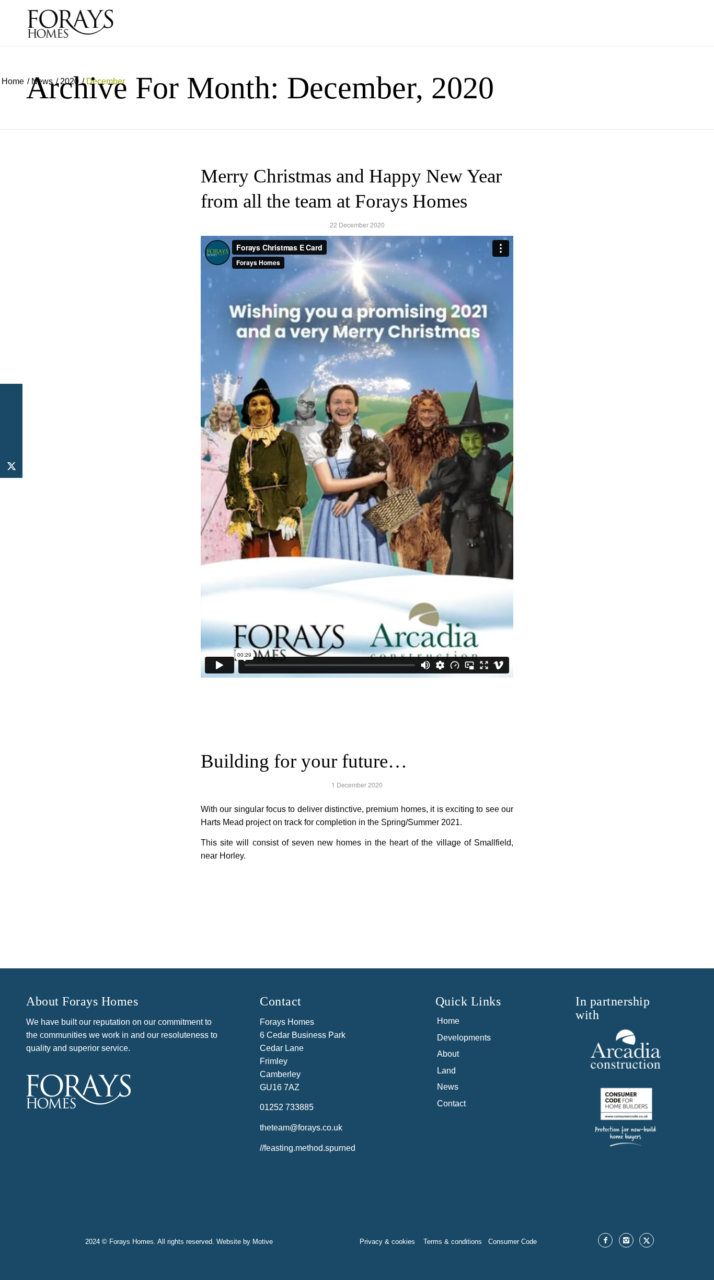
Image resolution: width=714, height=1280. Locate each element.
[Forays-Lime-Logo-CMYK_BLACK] (70, 32)
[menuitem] (457, 23)
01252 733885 (287, 1107)
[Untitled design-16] (626, 1115)
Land (446, 1070)
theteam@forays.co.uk (301, 1127)
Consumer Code (512, 1241)
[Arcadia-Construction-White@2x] (626, 1049)
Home (448, 1020)
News (447, 1086)
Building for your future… (304, 761)
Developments (464, 1037)
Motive (262, 1241)
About (448, 1053)
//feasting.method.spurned (307, 1148)
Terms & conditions (455, 1241)
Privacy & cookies (388, 1241)
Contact (451, 1103)
